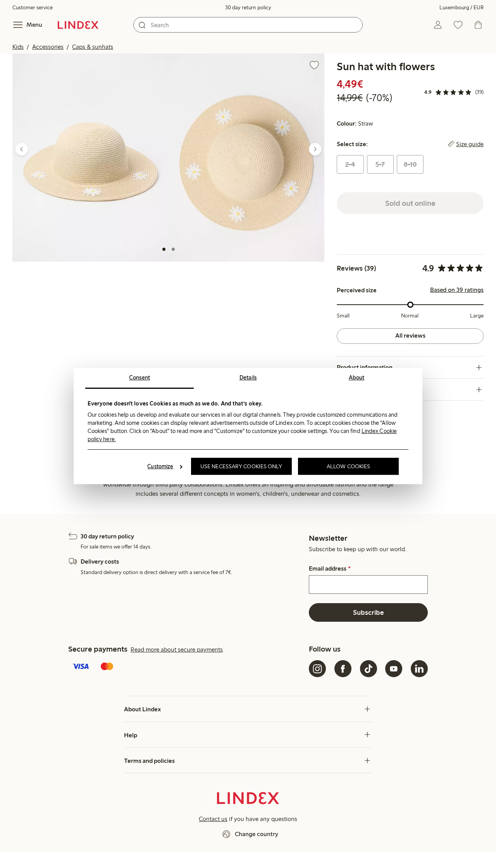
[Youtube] (393, 668)
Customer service (32, 7)
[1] (164, 249)
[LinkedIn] (419, 668)
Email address (329, 568)
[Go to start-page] (78, 25)
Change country (256, 834)
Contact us (213, 819)
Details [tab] (248, 377)
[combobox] (248, 25)
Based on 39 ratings (457, 290)
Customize (160, 466)
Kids (18, 46)
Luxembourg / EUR (461, 7)
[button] (90, 157)
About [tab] (357, 377)
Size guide (470, 144)
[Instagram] (317, 668)
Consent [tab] (139, 377)
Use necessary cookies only (241, 466)
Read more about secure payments (177, 649)
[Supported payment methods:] (187, 667)
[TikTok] (368, 668)
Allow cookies (348, 466)
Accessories (48, 46)
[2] (173, 249)
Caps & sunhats (92, 46)
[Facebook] (342, 668)
